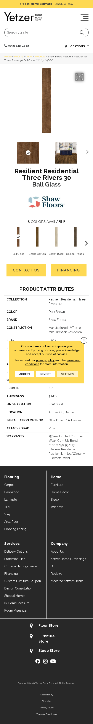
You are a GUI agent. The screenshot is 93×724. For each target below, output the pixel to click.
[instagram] (45, 661)
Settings (67, 374)
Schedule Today (64, 3)
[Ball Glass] (18, 237)
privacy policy (45, 360)
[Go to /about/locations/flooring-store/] (46, 626)
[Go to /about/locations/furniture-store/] (46, 639)
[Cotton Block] (56, 237)
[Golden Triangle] (75, 237)
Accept (24, 374)
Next (86, 150)
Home (7, 56)
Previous (6, 150)
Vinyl (29, 56)
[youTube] (53, 661)
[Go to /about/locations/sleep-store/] (46, 651)
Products (40, 56)
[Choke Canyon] (37, 237)
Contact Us (26, 270)
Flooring (19, 56)
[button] (81, 32)
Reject (45, 374)
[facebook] (37, 661)
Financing (68, 270)
